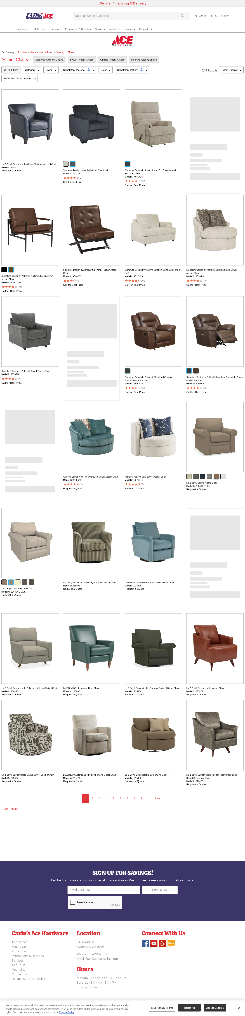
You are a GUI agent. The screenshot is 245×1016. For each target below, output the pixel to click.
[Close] (239, 1008)
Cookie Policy (66, 1012)
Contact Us (145, 29)
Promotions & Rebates (78, 29)
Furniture (56, 29)
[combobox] (32, 69)
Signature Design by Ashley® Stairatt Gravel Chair (25, 371)
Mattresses (40, 29)
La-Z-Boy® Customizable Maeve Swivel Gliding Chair (27, 775)
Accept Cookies (215, 1007)
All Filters (13, 69)
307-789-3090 (98, 954)
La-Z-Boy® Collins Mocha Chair (201, 483)
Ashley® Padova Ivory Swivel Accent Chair (145, 477)
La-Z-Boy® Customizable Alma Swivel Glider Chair (149, 582)
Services (100, 29)
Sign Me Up (159, 889)
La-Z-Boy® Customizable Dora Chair (81, 688)
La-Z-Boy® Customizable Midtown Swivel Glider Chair (89, 775)
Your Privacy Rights (162, 1007)
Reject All (189, 1007)
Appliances (23, 29)
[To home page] (39, 16)
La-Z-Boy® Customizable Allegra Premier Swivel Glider (90, 582)
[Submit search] (182, 16)
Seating (60, 52)
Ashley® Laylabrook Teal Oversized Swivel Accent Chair (90, 477)
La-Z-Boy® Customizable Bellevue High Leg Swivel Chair (29, 688)
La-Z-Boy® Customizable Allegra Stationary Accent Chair (29, 164)
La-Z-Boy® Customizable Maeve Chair (205, 688)
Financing (129, 29)
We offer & (123, 3)
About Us (114, 29)
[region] (122, 1008)
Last (157, 798)
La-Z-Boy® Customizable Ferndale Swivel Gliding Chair (152, 688)
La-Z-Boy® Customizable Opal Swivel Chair (146, 775)
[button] (196, 16)
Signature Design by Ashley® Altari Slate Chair (86, 170)
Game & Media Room (41, 52)
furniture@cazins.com (102, 958)
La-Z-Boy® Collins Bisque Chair (17, 588)
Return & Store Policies (28, 979)
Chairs (71, 52)
